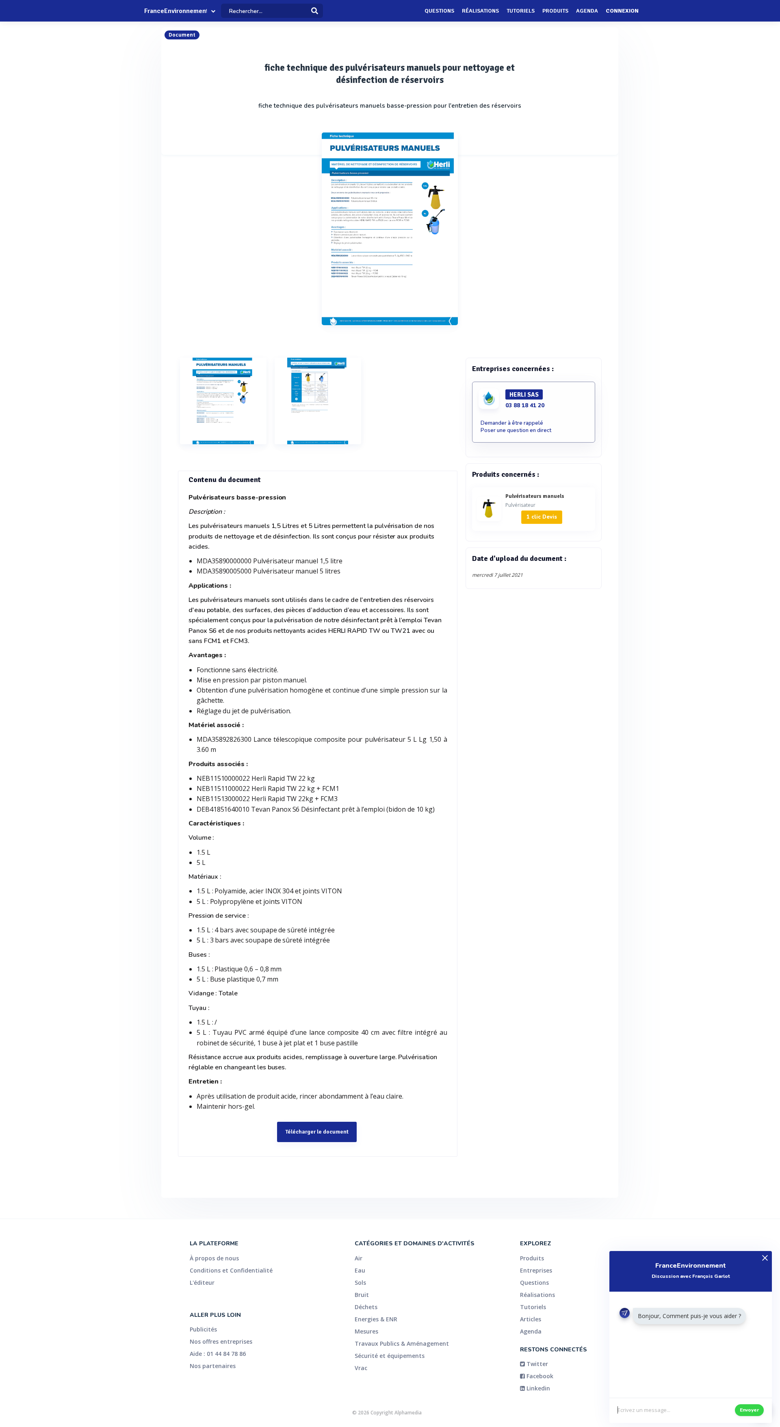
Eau (360, 1270)
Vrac (361, 1368)
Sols (360, 1282)
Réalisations (480, 10)
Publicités (203, 1329)
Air (358, 1258)
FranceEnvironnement (175, 11)
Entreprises (536, 1270)
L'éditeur (202, 1282)
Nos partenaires (213, 1366)
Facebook (539, 1376)
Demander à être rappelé (512, 423)
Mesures (366, 1331)
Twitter (536, 1364)
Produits (555, 10)
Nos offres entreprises (221, 1341)
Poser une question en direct (516, 430)
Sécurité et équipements (390, 1356)
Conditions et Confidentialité (231, 1270)
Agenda (587, 10)
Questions (439, 10)
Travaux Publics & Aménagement (402, 1343)
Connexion (622, 10)
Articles (530, 1319)
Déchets (366, 1307)
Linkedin (537, 1388)
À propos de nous (214, 1258)
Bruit (362, 1295)
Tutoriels (521, 10)
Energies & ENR (376, 1319)
